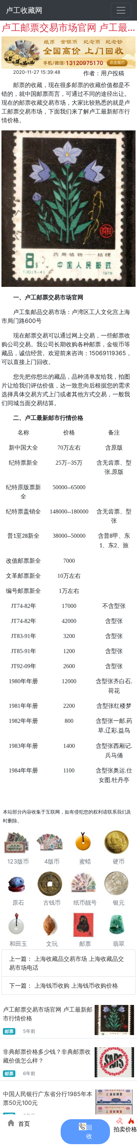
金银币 (115, 344)
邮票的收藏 (86, 85)
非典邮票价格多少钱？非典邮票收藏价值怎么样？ (47, 1056)
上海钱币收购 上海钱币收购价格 (76, 985)
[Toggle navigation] (121, 10)
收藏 (36, 85)
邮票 (19, 85)
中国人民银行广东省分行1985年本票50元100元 (47, 1098)
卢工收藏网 (24, 10)
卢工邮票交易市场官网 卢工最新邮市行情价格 (47, 1014)
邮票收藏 (30, 102)
